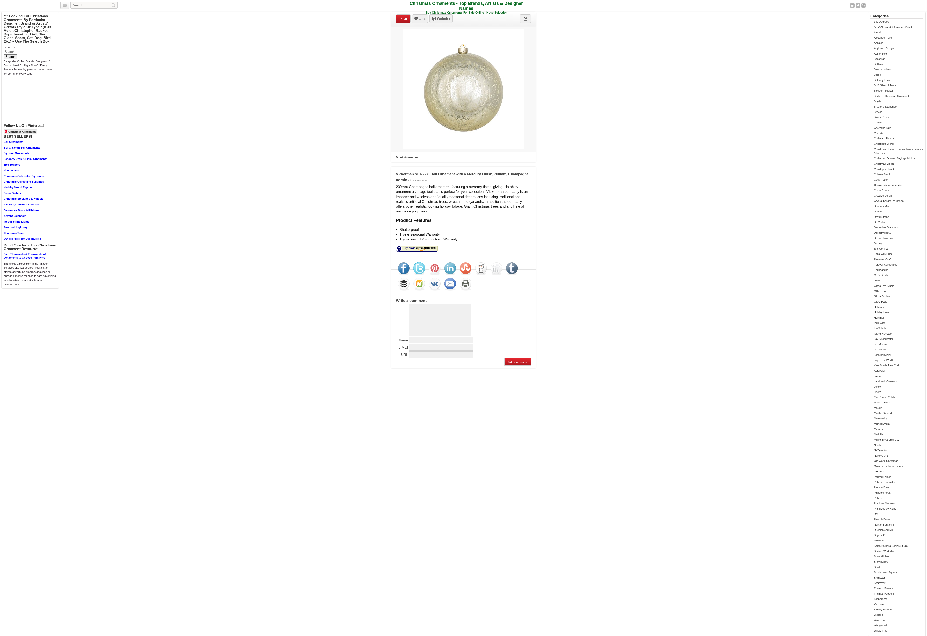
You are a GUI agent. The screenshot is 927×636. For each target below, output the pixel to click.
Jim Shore (880, 349)
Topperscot (880, 598)
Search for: (10, 47)
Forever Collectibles (885, 264)
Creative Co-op (883, 195)
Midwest (879, 429)
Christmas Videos (884, 163)
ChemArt (879, 133)
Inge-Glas (879, 322)
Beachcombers (883, 69)
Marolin (878, 407)
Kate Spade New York (886, 365)
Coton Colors (881, 190)
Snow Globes (12, 193)
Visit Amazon (407, 157)
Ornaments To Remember (889, 466)
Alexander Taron (883, 37)
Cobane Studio (882, 174)
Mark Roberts (882, 402)
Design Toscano (883, 238)
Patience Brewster (884, 482)
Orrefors (879, 471)
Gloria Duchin (882, 296)
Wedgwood (880, 625)
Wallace (878, 614)
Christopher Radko (885, 169)
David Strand (881, 216)
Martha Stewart (883, 413)
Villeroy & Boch (883, 609)
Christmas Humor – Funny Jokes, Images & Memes (898, 151)
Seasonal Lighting (15, 227)
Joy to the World (883, 360)
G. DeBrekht (881, 275)
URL (404, 354)
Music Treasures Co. (886, 439)
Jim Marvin (880, 344)
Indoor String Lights (16, 221)
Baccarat (879, 58)
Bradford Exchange (885, 106)
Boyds (877, 101)
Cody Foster (881, 179)
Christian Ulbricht (884, 138)
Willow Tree (880, 630)
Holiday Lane (881, 312)
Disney (878, 243)
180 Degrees (881, 21)
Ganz (877, 280)
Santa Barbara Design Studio (891, 545)
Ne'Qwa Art (880, 450)
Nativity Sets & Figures (18, 187)
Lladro (877, 391)
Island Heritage (883, 333)
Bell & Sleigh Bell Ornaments (22, 147)
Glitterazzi (880, 291)
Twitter (852, 5)
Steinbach (879, 577)
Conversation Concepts (888, 185)
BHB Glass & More (885, 85)
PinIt (403, 19)
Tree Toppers (12, 164)
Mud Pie (878, 434)
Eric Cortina (881, 248)
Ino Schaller (881, 328)
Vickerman (880, 604)
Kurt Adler (879, 370)
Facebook (858, 5)
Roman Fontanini (884, 524)
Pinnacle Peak (882, 492)
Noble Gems (881, 455)
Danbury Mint (882, 206)
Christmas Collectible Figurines (24, 176)
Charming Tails (882, 127)
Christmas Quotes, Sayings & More (894, 158)
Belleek (878, 74)
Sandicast (879, 540)
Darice (878, 211)
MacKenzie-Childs (884, 397)
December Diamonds (886, 227)
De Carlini (879, 222)
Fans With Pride (883, 254)
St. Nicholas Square (885, 572)
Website (443, 19)
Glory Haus (880, 301)
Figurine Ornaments (16, 153)
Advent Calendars (15, 215)
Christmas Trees (14, 233)
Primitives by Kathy (885, 508)
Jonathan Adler (882, 354)
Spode (877, 567)
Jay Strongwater (883, 338)
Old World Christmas (886, 460)
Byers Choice (882, 117)
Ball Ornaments (13, 141)
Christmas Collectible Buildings (24, 181)
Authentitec (880, 53)
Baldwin (878, 64)
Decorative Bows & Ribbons (21, 210)
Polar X (878, 498)
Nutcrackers (11, 170)
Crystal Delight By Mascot (889, 200)
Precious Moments (885, 503)
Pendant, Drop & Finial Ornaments (25, 158)
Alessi (877, 32)
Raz (876, 514)
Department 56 (882, 232)
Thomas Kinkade (884, 588)
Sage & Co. (880, 535)
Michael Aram (882, 423)
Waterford (879, 620)
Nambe (878, 445)
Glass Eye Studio (884, 285)
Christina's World (884, 143)
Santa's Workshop (884, 551)
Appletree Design (884, 48)
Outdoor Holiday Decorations (22, 238)
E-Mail (403, 347)
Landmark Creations (886, 381)
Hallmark (879, 307)
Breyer (878, 111)
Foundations (881, 269)
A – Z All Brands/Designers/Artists (893, 27)
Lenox (877, 386)
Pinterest (863, 5)
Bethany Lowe (882, 80)
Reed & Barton (882, 519)
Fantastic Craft (882, 259)
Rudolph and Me (883, 529)
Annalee (878, 42)
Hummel (879, 317)
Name (403, 340)
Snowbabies (881, 561)
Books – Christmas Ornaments (892, 96)
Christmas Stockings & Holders (23, 198)
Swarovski (880, 582)
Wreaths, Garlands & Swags (21, 204)
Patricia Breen (882, 487)
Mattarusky (880, 418)
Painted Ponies (882, 476)
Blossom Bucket (883, 90)
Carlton (878, 122)
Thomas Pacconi (884, 593)
